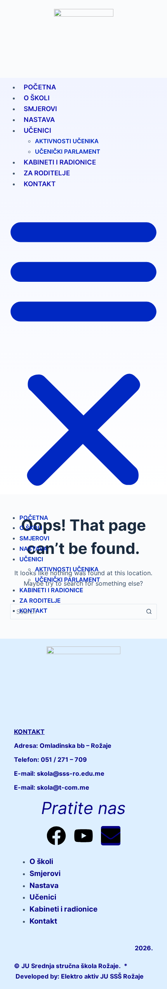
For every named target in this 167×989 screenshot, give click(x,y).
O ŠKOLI (37, 98)
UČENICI (37, 130)
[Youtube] (83, 835)
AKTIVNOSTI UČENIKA (67, 141)
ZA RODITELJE (47, 173)
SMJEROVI (40, 109)
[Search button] (149, 611)
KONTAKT (40, 184)
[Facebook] (56, 835)
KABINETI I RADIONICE (60, 162)
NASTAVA (39, 119)
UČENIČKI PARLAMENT (67, 151)
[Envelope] (110, 835)
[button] (83, 350)
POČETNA (40, 87)
